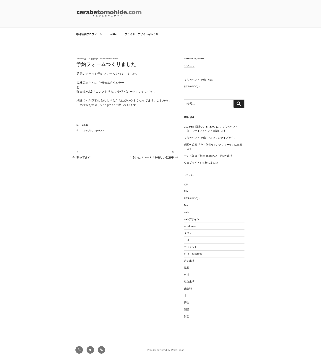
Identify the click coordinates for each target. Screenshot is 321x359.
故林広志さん (85, 82)
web (186, 212)
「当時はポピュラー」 (112, 82)
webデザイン (191, 219)
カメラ (188, 240)
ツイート (189, 66)
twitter (113, 34)
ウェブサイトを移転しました (201, 162)
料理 (186, 274)
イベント (189, 232)
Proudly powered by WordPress (165, 349)
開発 (186, 309)
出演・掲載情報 (193, 253)
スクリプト (87, 130)
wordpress (190, 226)
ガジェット (190, 246)
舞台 (186, 302)
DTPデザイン (192, 86)
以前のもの (98, 100)
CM (186, 184)
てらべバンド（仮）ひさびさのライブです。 (210, 137)
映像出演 (189, 281)
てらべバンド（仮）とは (198, 79)
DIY (186, 191)
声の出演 (189, 260)
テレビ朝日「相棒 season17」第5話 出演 (208, 155)
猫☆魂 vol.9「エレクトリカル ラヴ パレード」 (108, 91)
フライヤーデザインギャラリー (143, 34)
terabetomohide (108, 59)
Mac (186, 205)
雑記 (186, 316)
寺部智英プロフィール (89, 34)
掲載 (186, 267)
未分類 (85, 125)
